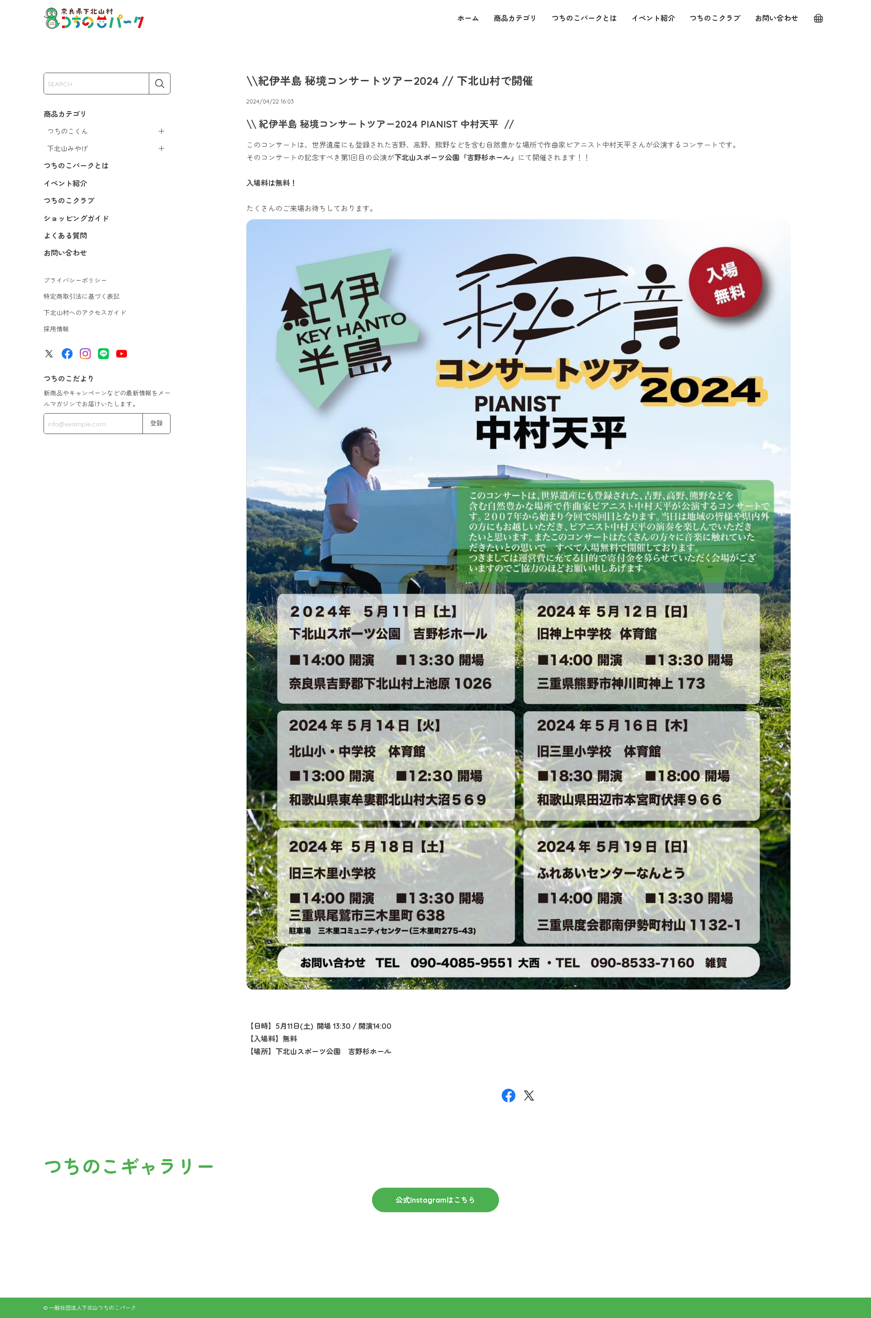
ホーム (468, 18)
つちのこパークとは (584, 18)
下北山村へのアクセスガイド (85, 313)
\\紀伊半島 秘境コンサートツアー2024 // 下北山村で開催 (389, 81)
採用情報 (56, 329)
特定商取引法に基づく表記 (82, 296)
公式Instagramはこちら (435, 1199)
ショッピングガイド (76, 218)
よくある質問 (65, 235)
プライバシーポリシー (75, 280)
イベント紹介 (653, 18)
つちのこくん (67, 131)
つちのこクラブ (715, 18)
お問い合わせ (776, 18)
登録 (156, 423)
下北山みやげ (67, 148)
